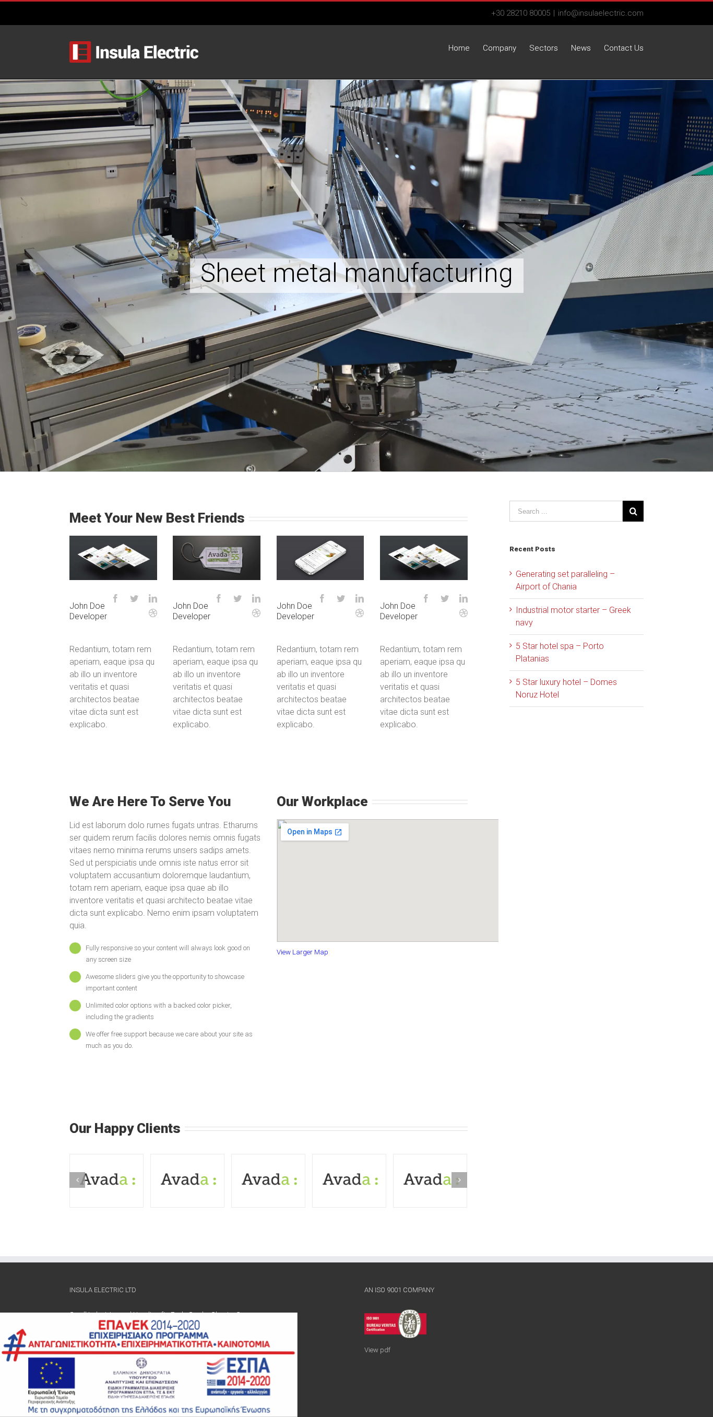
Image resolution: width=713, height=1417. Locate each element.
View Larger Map (302, 952)
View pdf (377, 1350)
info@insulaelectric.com (601, 13)
